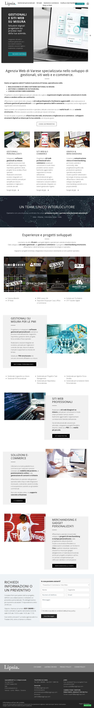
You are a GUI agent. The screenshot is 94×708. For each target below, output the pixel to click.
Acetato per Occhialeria (74, 298)
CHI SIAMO (37, 667)
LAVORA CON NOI (50, 667)
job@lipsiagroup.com (76, 685)
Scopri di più (12, 190)
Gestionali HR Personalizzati (17, 378)
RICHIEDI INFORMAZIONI (21, 54)
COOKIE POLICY (79, 667)
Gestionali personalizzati (26, 3)
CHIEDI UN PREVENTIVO (47, 124)
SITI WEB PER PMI (61, 436)
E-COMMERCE (18, 501)
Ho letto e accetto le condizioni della (59, 611)
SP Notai (10, 300)
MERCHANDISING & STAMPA (64, 566)
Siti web (39, 3)
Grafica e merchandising (68, 3)
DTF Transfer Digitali (73, 300)
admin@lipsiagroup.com (42, 695)
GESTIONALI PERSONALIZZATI (24, 364)
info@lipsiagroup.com (41, 686)
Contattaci (80, 4)
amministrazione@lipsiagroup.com (45, 691)
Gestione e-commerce (51, 3)
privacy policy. (71, 611)
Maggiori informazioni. (84, 703)
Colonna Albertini (13, 298)
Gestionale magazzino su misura (18, 376)
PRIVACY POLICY (65, 667)
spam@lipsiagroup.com (77, 693)
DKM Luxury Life (42, 298)
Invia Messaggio (49, 616)
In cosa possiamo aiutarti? (50, 581)
